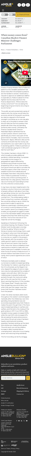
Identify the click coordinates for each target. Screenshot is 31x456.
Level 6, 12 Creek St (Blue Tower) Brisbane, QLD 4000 (23, 413)
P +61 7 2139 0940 (6, 429)
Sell (2, 388)
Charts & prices (5, 398)
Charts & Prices (24, 14)
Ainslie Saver (20, 385)
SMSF (2, 394)
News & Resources (22, 388)
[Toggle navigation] (3, 10)
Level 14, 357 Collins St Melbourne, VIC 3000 (7, 412)
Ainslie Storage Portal (7, 405)
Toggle (4, 14)
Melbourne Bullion (6, 410)
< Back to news (5, 53)
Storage (3, 391)
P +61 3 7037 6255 (6, 414)
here (19, 219)
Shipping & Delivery (23, 391)
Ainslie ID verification (7, 403)
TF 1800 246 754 (6, 416)
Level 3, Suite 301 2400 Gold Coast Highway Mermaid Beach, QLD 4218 (7, 425)
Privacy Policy (15, 448)
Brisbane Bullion (21, 410)
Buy (2, 385)
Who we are (4, 400)
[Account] (23, 5)
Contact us (20, 394)
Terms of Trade (5, 448)
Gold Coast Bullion (6, 420)
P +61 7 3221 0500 (22, 416)
